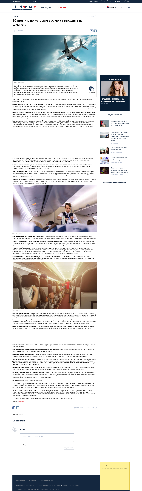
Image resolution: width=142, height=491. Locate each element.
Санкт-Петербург (74, 485)
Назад (16, 16)
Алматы (23, 485)
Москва (53, 485)
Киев (36, 485)
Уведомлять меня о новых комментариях (36, 445)
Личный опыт (104, 103)
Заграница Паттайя (22, 7)
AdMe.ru (21, 402)
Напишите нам (20, 480)
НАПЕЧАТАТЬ (79, 407)
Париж (58, 485)
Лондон (40, 485)
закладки (119, 1)
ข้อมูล (35, 1)
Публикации (61, 8)
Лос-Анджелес (47, 485)
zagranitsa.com (18, 1)
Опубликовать (68, 448)
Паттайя (62, 485)
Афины (32, 485)
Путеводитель (46, 8)
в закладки (90, 16)
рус (27, 1)
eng (30, 1)
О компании (33, 480)
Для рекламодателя (47, 480)
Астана (27, 485)
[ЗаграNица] (92, 89)
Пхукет (67, 485)
